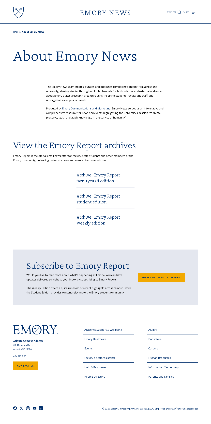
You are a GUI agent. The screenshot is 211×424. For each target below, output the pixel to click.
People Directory (94, 376)
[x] (21, 408)
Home (16, 31)
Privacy (134, 408)
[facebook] (15, 408)
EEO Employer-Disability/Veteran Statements (173, 408)
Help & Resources (95, 367)
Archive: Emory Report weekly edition (98, 219)
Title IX (144, 408)
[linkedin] (41, 408)
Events (88, 348)
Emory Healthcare (95, 339)
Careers (153, 348)
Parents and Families (161, 376)
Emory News (105, 12)
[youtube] (34, 408)
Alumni (152, 329)
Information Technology (163, 367)
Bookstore (155, 339)
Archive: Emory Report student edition (98, 198)
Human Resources (159, 358)
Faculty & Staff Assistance (100, 358)
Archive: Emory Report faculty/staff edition (98, 177)
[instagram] (28, 408)
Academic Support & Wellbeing (103, 329)
